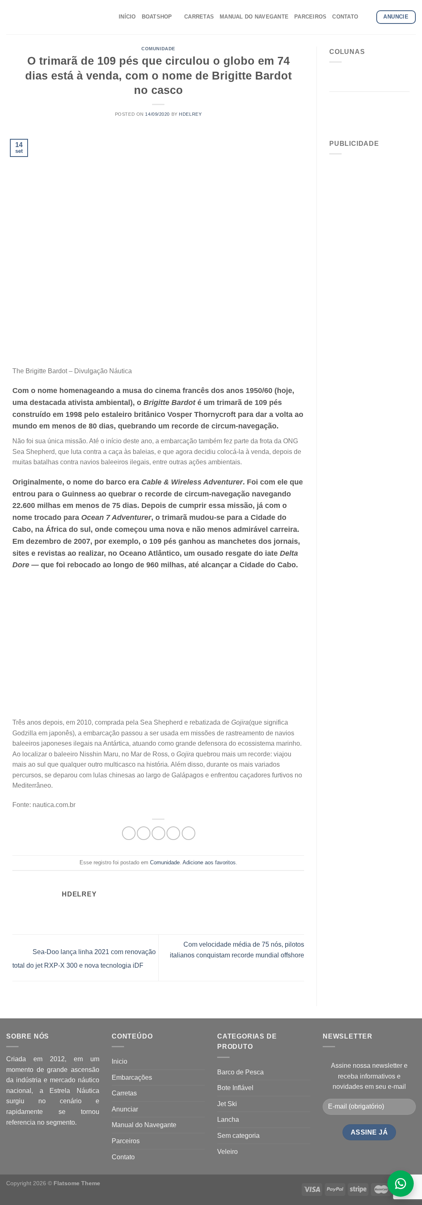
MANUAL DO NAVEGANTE (254, 17)
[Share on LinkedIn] (188, 833)
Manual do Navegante (144, 1124)
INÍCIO (127, 17)
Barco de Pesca (240, 1072)
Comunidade (158, 48)
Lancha (228, 1119)
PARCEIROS (310, 17)
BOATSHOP (157, 17)
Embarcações (132, 1077)
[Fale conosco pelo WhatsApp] (400, 1183)
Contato (123, 1157)
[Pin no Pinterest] (173, 833)
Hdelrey (190, 114)
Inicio (119, 1061)
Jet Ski (227, 1103)
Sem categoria (238, 1135)
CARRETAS (199, 17)
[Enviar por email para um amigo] (158, 833)
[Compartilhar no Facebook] (129, 833)
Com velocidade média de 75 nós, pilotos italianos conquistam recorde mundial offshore (237, 950)
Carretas (124, 1093)
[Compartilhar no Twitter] (143, 833)
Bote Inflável (235, 1087)
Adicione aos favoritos (209, 862)
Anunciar (125, 1109)
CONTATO (345, 17)
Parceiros (126, 1140)
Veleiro (227, 1151)
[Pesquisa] (367, 17)
